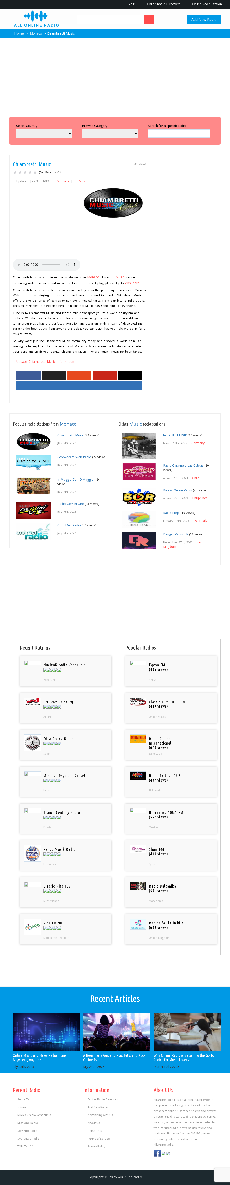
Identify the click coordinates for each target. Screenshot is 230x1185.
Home (18, 33)
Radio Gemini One (71, 504)
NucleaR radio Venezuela (34, 1115)
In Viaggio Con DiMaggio (75, 479)
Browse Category (94, 126)
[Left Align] (149, 19)
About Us (94, 1123)
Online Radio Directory (163, 4)
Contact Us (95, 1131)
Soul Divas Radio (28, 1139)
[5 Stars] (35, 172)
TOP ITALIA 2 (25, 1146)
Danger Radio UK (175, 534)
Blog (130, 4)
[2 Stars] (20, 172)
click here (132, 283)
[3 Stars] (25, 172)
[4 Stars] (30, 172)
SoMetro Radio (27, 1131)
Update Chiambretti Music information (45, 361)
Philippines (200, 498)
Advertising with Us (100, 1115)
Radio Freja (171, 513)
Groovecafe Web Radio (74, 457)
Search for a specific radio (167, 126)
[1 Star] (15, 172)
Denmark (200, 520)
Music (83, 181)
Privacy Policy (96, 1146)
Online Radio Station (206, 4)
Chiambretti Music (71, 435)
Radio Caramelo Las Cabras (183, 465)
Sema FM (23, 1099)
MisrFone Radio (27, 1123)
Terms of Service (99, 1139)
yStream (22, 1107)
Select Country (26, 126)
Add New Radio (204, 19)
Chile (195, 478)
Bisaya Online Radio (177, 490)
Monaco (36, 33)
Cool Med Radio (69, 525)
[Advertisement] (115, 76)
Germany (198, 443)
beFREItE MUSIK (175, 435)
